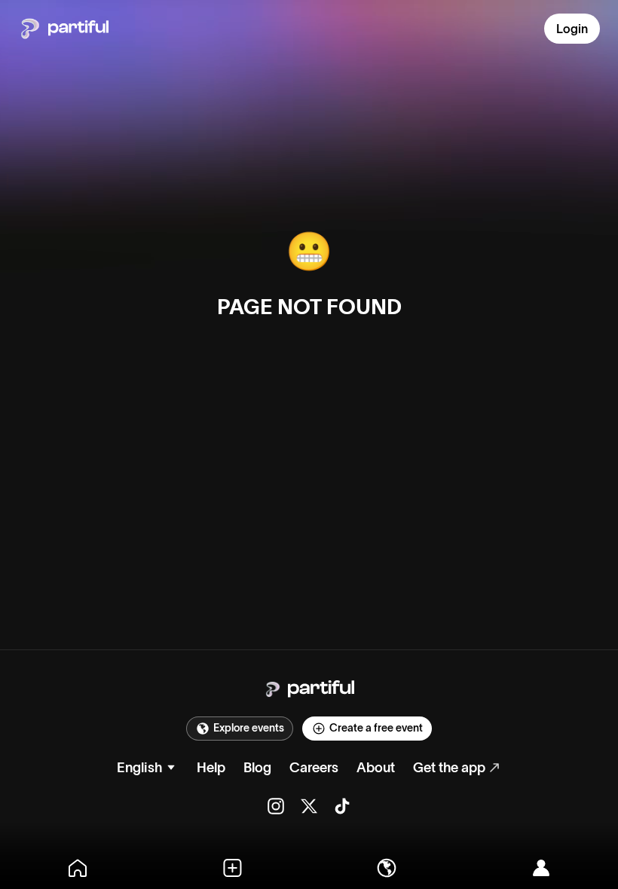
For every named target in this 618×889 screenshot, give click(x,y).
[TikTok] (342, 806)
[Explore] (386, 868)
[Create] (231, 868)
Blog (257, 767)
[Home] (77, 868)
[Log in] (541, 868)
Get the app (449, 767)
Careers (313, 767)
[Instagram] (275, 806)
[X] (309, 806)
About (375, 767)
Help (211, 767)
